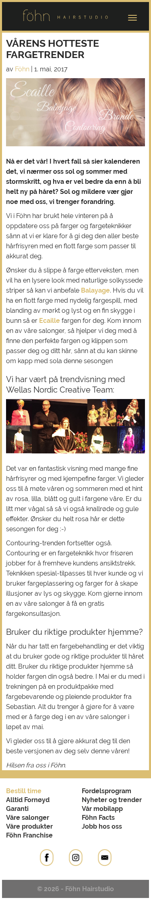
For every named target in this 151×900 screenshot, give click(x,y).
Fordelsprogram (106, 791)
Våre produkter (29, 826)
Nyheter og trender (112, 800)
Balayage (95, 290)
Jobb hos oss (102, 826)
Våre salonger (27, 817)
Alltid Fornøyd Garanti (28, 804)
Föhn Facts (98, 817)
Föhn (22, 69)
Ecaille (49, 320)
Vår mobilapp (102, 809)
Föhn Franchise (29, 835)
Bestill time (23, 791)
